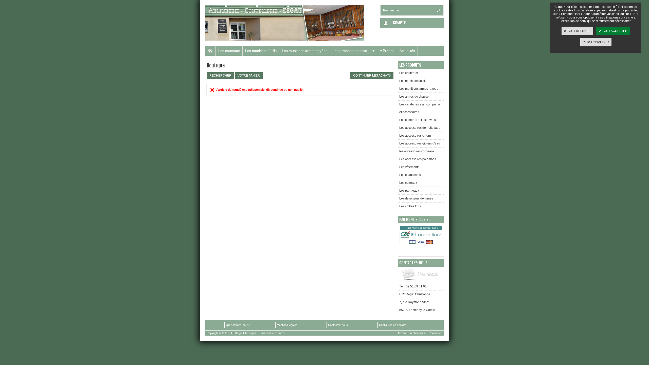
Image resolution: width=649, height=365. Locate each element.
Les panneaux (409, 190)
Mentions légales (287, 324)
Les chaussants (410, 175)
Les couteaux (229, 51)
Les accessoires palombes (417, 159)
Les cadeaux (408, 183)
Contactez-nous (338, 324)
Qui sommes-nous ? (238, 324)
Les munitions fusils (261, 51)
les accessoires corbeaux (416, 151)
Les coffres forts (410, 206)
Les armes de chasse (350, 51)
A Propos (387, 51)
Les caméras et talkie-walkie (418, 120)
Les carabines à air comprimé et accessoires (419, 108)
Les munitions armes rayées (304, 51)
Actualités (407, 51)
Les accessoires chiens (415, 135)
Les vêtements (409, 167)
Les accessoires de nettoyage (419, 128)
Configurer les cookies (393, 324)
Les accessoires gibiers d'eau (419, 143)
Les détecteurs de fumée (416, 198)
